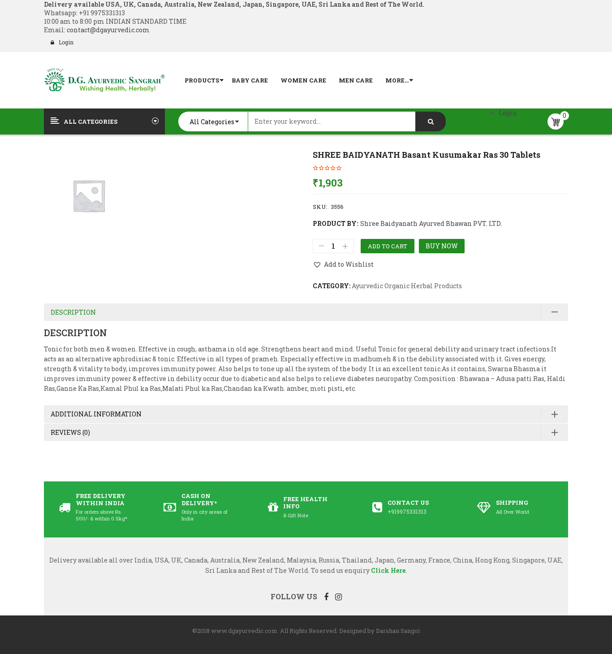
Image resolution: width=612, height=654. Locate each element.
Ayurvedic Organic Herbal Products (407, 286)
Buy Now (442, 246)
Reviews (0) (70, 432)
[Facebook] (326, 596)
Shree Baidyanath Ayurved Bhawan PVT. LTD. (431, 223)
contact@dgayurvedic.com (107, 30)
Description (73, 312)
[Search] (430, 121)
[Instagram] (338, 596)
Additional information (96, 414)
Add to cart (387, 246)
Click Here (388, 570)
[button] (343, 264)
